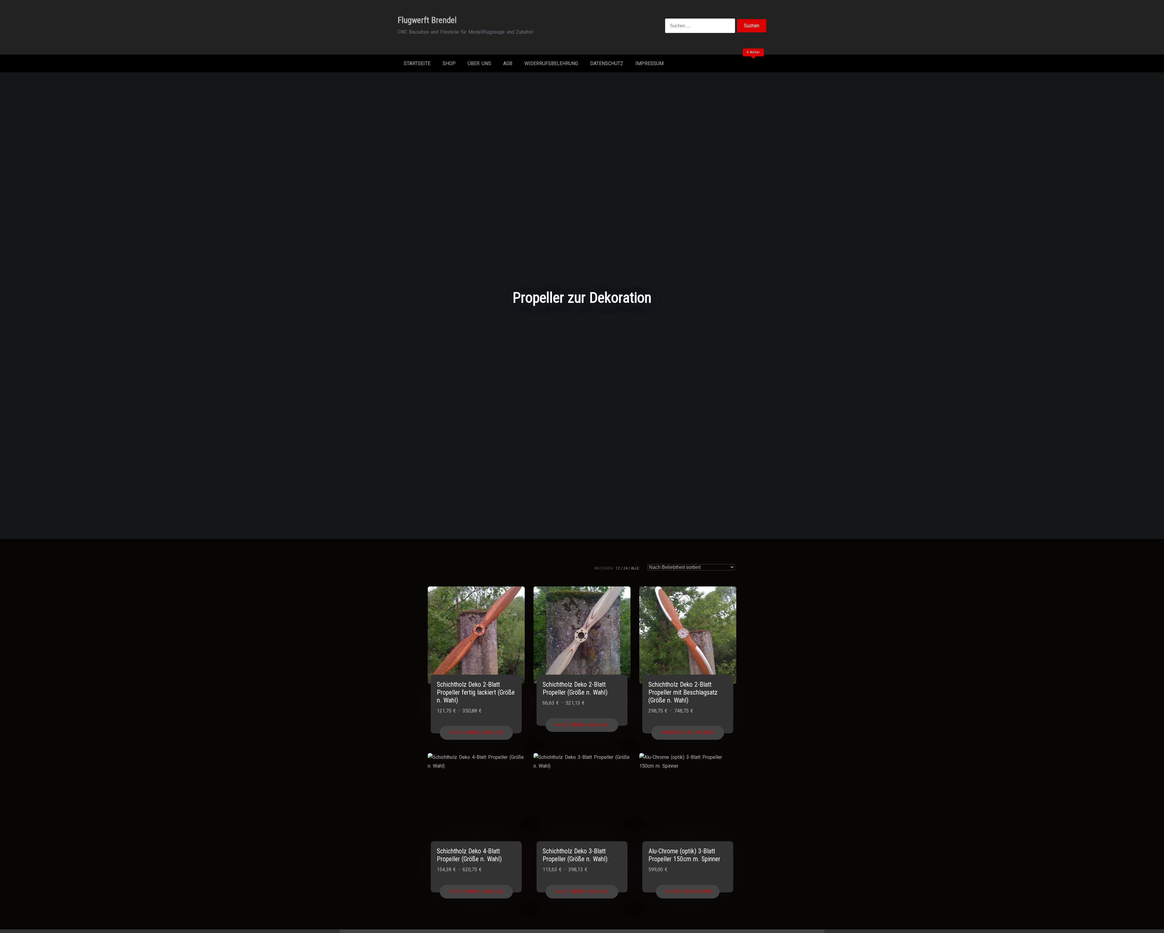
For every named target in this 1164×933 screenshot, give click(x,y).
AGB (507, 63)
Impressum (649, 63)
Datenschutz (606, 63)
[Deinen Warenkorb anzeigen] (752, 65)
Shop (449, 63)
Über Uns (479, 63)
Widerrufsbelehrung (551, 63)
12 (618, 568)
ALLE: (635, 568)
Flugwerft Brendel (427, 20)
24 (625, 568)
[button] (688, 892)
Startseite (417, 63)
